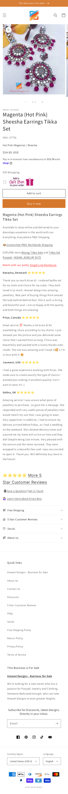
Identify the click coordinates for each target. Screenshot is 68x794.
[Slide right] (42, 102)
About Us (12, 580)
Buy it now (34, 203)
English (49, 761)
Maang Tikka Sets (32, 252)
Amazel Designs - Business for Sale (27, 572)
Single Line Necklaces (43, 265)
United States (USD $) (21, 761)
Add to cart (34, 193)
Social (10, 621)
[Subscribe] (57, 723)
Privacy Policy (15, 646)
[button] (5, 15)
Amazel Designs (36, 787)
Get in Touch (36, 491)
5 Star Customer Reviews (21, 605)
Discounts (13, 597)
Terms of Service (16, 654)
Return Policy (15, 638)
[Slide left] (26, 102)
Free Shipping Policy (19, 630)
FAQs (10, 613)
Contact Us (13, 588)
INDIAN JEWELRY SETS (27, 257)
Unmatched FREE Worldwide (23, 245)
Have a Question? (17, 491)
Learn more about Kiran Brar (24, 498)
